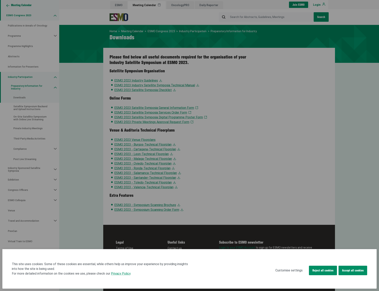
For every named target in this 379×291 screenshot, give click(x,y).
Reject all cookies (322, 270)
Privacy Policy (120, 273)
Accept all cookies (353, 270)
